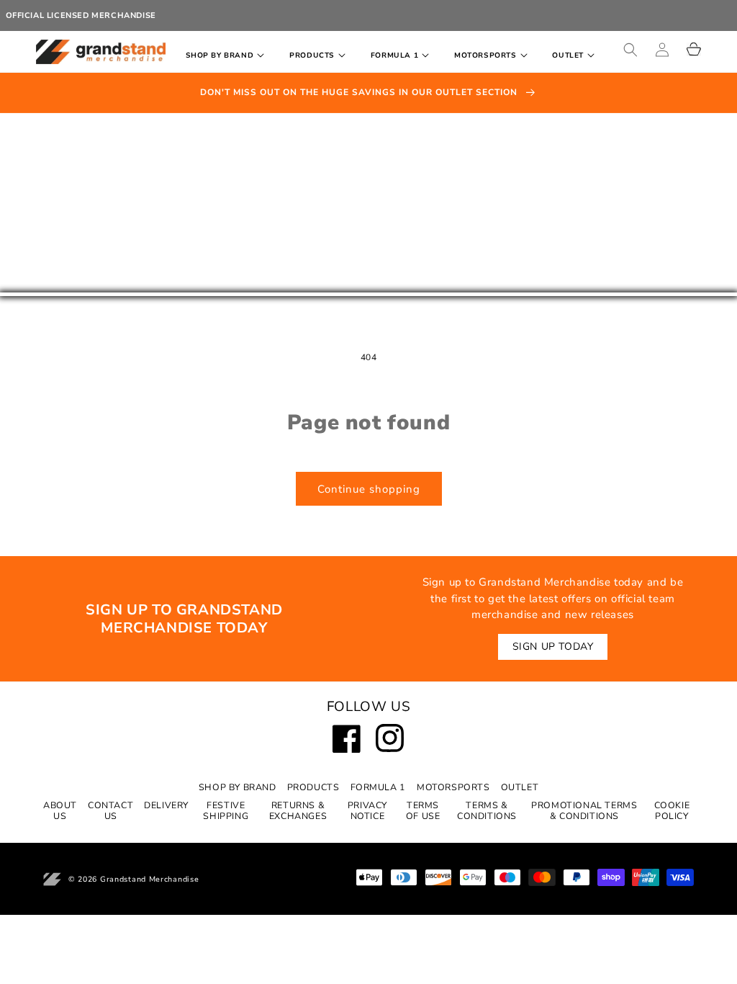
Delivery (166, 805)
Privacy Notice (367, 810)
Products (313, 787)
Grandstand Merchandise (149, 879)
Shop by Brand (237, 787)
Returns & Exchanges (298, 810)
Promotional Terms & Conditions (584, 810)
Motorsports (453, 787)
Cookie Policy (672, 810)
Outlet (520, 787)
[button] (228, 56)
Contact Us (110, 810)
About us (60, 810)
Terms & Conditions (487, 810)
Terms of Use (423, 810)
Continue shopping (368, 489)
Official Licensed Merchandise (81, 15)
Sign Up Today (553, 646)
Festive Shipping (225, 810)
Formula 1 (378, 787)
